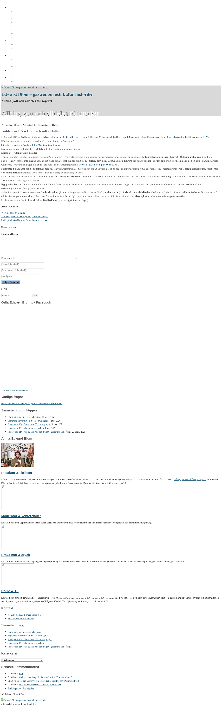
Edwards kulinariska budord (30, 63)
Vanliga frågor (22, 33)
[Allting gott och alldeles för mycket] (24, 87)
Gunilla (23, 137)
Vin (207, 137)
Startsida (13, 4)
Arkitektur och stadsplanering (41, 137)
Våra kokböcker (16, 55)
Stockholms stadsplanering (172, 137)
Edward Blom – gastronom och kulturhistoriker (47, 94)
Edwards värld (16, 41)
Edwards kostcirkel (24, 52)
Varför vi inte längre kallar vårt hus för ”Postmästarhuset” (45, 677)
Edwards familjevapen (26, 44)
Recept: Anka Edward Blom (29, 59)
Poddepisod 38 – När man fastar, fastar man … (24, 220)
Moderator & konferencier (21, 516)
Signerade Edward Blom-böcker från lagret (28, 420)
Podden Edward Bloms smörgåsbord (130, 137)
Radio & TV (10, 591)
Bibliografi (20, 30)
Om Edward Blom (17, 8)
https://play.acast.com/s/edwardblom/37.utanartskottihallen (31, 144)
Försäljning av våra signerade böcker (25, 416)
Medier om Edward (24, 26)
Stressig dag (28, 688)
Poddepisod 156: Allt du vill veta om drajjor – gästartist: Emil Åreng (40, 431)
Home (17, 124)
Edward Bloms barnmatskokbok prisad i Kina (40, 684)
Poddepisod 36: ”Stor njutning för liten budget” (24, 216)
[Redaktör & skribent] (17, 465)
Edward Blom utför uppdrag (23, 70)
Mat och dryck (105, 137)
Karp (21, 673)
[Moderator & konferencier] (17, 509)
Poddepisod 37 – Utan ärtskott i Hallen (30, 131)
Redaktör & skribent (16, 473)
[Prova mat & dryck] (17, 548)
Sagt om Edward (23, 19)
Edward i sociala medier (27, 48)
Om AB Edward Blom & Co (28, 15)
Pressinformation (17, 77)
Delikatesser (92, 137)
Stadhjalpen (13, 688)
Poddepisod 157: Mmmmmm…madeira (26, 427)
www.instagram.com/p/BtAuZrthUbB (99, 164)
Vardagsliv (200, 137)
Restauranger (153, 137)
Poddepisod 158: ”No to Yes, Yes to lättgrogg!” (30, 424)
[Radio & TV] (17, 584)
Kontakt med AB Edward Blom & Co (33, 74)
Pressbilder (20, 81)
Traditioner (190, 137)
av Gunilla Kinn (63, 137)
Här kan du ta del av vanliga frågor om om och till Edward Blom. (31, 403)
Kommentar (7, 258)
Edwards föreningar (25, 37)
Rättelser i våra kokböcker (28, 66)
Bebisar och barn (79, 137)
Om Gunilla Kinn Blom (26, 11)
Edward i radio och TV (26, 22)
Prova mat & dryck (15, 555)
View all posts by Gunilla (14, 212)
